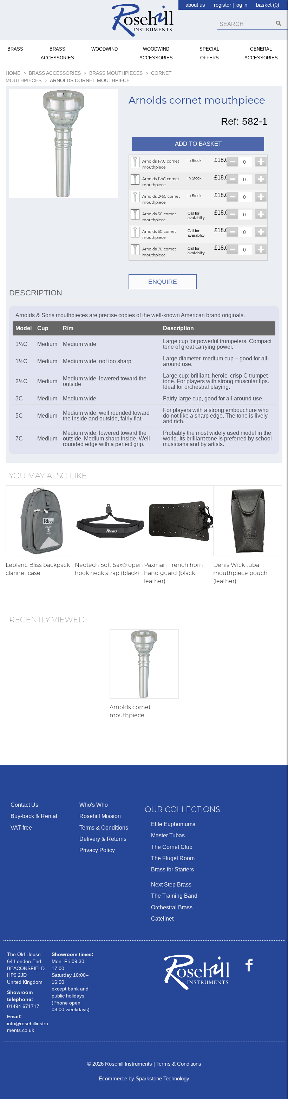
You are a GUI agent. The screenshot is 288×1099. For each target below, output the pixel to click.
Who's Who (93, 805)
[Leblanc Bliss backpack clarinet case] (41, 520)
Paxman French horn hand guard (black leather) (173, 573)
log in (241, 5)
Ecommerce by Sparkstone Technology (144, 1078)
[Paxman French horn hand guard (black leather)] (179, 520)
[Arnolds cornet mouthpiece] (144, 664)
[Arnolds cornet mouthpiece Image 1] (63, 145)
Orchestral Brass (171, 907)
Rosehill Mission (100, 816)
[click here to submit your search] (279, 23)
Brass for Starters (172, 869)
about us (195, 5)
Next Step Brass (171, 885)
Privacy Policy (97, 850)
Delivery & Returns (102, 839)
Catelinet (162, 919)
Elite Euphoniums (173, 824)
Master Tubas (168, 835)
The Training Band (174, 896)
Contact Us (24, 805)
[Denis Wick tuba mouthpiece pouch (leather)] (248, 520)
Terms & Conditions (103, 828)
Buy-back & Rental (34, 816)
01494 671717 (23, 1006)
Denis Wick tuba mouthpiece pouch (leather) (240, 573)
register (222, 5)
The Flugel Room (173, 858)
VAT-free (21, 828)
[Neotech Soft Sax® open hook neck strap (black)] (110, 520)
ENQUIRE (162, 281)
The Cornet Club (171, 847)
